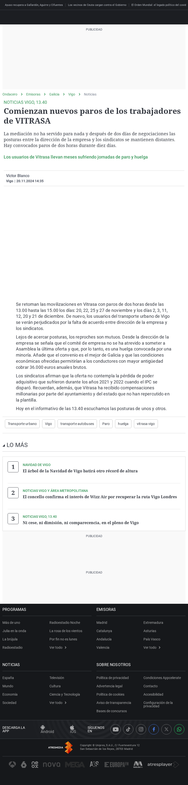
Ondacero (9, 94)
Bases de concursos (111, 711)
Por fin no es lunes (63, 639)
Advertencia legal (109, 686)
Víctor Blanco (17, 175)
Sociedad (9, 703)
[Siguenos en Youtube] (115, 729)
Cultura (55, 686)
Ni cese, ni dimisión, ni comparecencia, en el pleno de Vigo (81, 522)
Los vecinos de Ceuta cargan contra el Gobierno (97, 5)
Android (47, 731)
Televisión (56, 678)
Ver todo (55, 647)
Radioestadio (12, 647)
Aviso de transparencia (113, 703)
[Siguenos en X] (166, 729)
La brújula (10, 639)
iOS (73, 731)
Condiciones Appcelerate (162, 678)
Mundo (7, 686)
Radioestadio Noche (64, 623)
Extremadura (153, 623)
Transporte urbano (22, 424)
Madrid (101, 623)
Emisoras (33, 94)
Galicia (54, 94)
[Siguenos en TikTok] (128, 729)
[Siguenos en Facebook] (154, 729)
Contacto (150, 686)
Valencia (102, 647)
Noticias (90, 94)
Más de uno (11, 623)
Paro (106, 424)
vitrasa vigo (146, 424)
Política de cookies (110, 694)
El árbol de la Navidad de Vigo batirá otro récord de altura (80, 471)
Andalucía (104, 639)
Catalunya (104, 631)
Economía (10, 694)
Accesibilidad (153, 694)
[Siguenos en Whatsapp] (179, 729)
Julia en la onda (14, 631)
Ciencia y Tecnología (64, 694)
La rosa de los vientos (65, 631)
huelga (123, 424)
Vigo (71, 94)
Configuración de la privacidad (158, 704)
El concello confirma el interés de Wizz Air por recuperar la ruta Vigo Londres (100, 496)
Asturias (149, 631)
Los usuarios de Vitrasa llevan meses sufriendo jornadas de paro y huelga (76, 156)
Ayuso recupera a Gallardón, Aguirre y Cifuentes (34, 5)
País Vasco (151, 639)
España (8, 678)
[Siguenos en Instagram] (141, 729)
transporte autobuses (77, 424)
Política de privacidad (112, 678)
